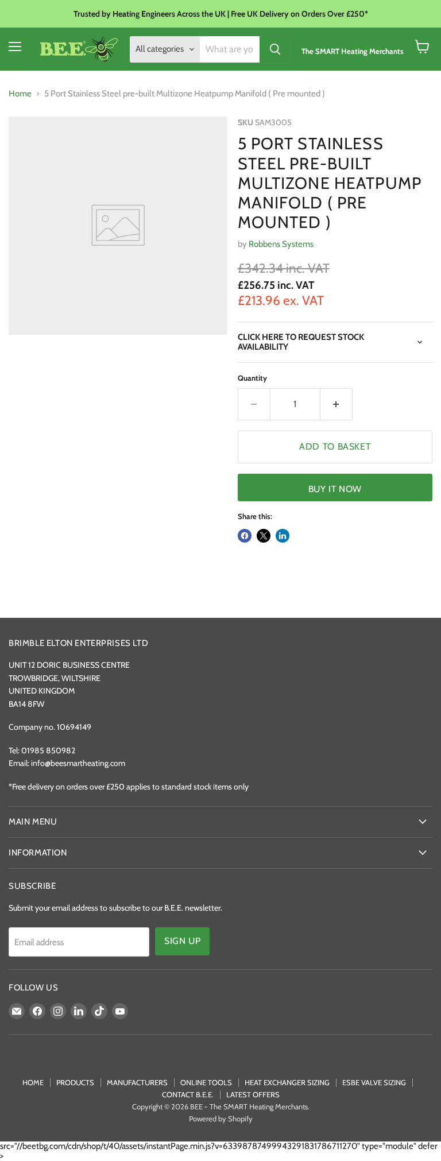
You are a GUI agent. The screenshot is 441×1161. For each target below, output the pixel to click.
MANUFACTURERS (137, 1082)
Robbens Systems (281, 244)
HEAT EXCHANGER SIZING (287, 1082)
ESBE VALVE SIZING (374, 1082)
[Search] (275, 49)
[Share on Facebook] (245, 536)
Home (20, 94)
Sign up (182, 940)
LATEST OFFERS (253, 1094)
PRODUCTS (75, 1082)
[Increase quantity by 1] (336, 404)
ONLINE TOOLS (206, 1082)
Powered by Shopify (221, 1118)
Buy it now (335, 488)
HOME (33, 1082)
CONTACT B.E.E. (188, 1094)
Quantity (252, 378)
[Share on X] (263, 536)
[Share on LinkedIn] (282, 536)
